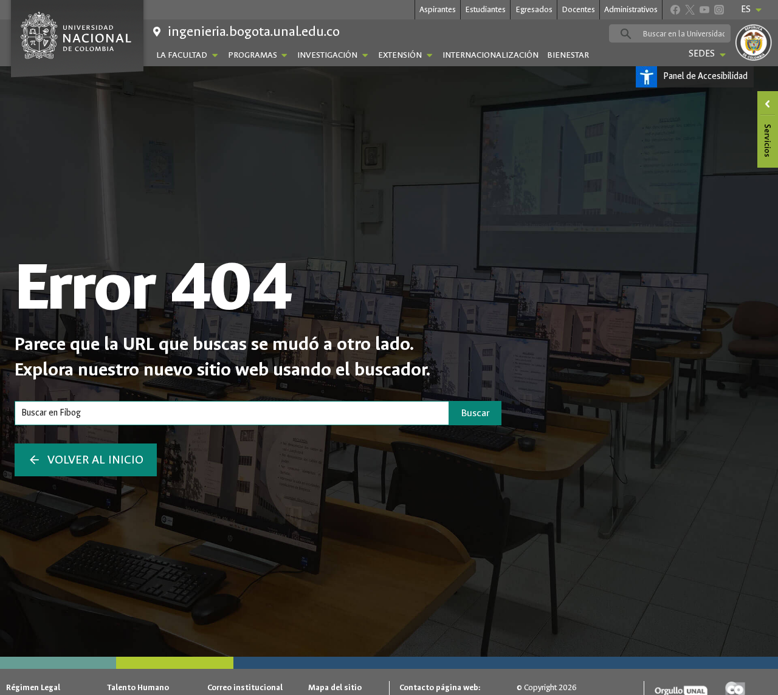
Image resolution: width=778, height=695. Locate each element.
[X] (689, 9)
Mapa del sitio (335, 687)
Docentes (578, 9)
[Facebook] (675, 9)
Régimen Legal (33, 687)
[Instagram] (718, 9)
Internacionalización (490, 55)
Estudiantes (485, 9)
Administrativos (631, 9)
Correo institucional (245, 687)
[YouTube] (704, 9)
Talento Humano (138, 687)
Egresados (534, 9)
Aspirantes (437, 9)
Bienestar (568, 55)
